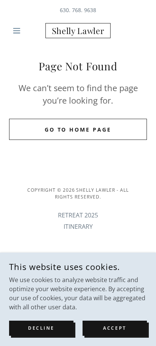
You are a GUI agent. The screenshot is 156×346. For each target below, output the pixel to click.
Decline (41, 328)
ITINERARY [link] (78, 226)
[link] (78, 30)
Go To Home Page (78, 129)
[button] (19, 30)
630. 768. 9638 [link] (78, 10)
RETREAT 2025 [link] (78, 215)
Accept (114, 328)
